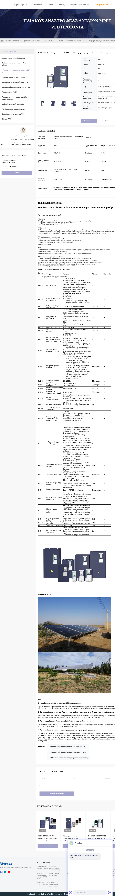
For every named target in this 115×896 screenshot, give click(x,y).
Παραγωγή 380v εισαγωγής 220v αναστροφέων (14, 98)
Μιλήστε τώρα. (102, 5)
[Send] (109, 892)
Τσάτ (17, 173)
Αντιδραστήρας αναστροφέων (13, 109)
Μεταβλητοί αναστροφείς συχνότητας (16, 87)
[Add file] (70, 892)
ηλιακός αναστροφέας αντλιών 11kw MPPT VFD (68, 746)
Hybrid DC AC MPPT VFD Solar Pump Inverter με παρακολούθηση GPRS (97, 838)
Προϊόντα (37, 5)
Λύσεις (62, 5)
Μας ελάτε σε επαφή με (79, 5)
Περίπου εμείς (20, 5)
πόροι (51, 5)
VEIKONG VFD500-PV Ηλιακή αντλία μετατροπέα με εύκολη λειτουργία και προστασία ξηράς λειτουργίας (48, 838)
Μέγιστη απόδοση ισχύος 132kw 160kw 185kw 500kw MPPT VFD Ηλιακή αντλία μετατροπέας (72, 838)
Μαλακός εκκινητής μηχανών (13, 104)
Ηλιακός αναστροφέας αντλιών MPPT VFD (29, 41)
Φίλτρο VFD (6, 119)
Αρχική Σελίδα (5, 41)
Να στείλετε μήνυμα (57, 794)
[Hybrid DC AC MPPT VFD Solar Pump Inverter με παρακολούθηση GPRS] (98, 820)
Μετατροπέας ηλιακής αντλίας (13, 58)
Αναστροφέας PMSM (9, 92)
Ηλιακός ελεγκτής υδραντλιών (13, 77)
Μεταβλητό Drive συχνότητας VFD (15, 82)
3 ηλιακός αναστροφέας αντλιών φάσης (14, 64)
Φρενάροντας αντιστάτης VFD (13, 114)
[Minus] (109, 843)
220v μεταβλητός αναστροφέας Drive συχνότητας (68, 758)
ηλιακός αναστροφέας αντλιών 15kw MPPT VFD (68, 752)
